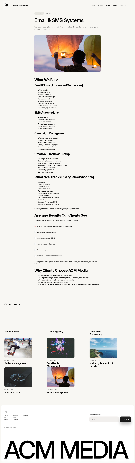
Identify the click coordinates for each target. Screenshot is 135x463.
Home (6, 415)
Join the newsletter (94, 414)
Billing (15, 417)
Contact (15, 415)
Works (6, 419)
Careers (15, 419)
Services (25, 415)
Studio (6, 417)
